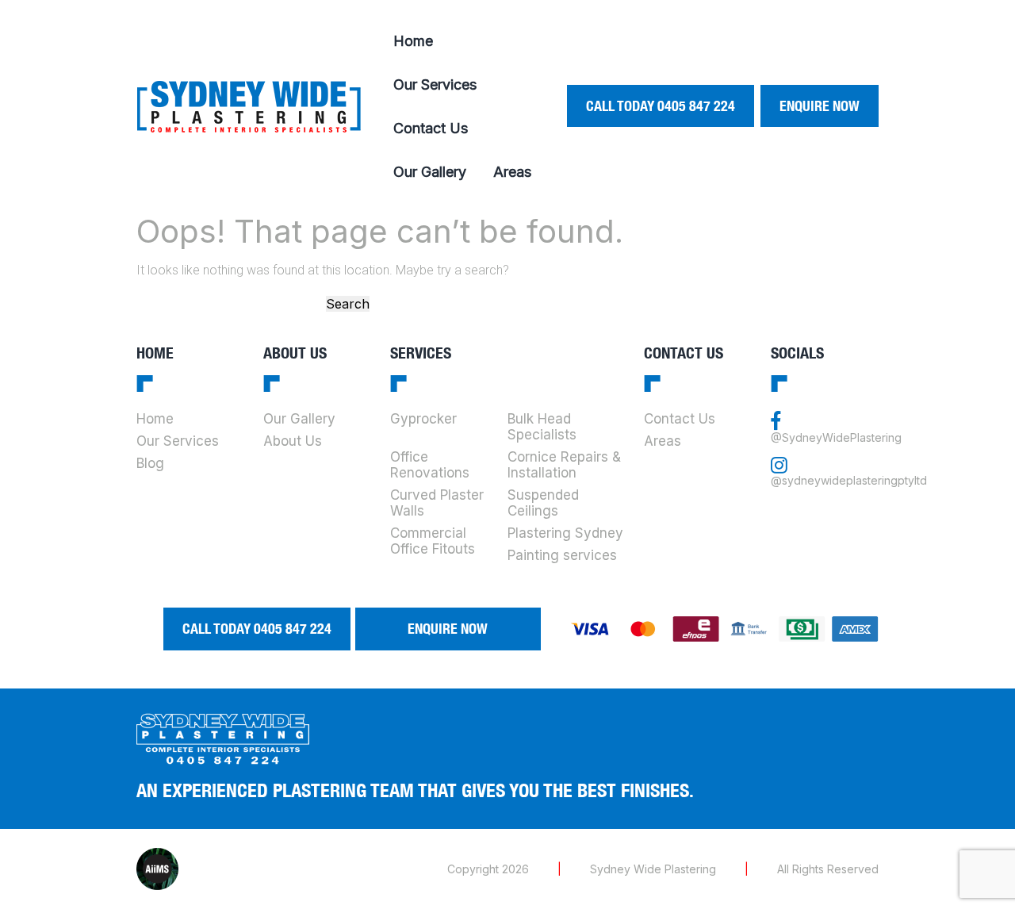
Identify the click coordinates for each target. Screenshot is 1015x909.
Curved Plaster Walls (437, 503)
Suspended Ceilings (543, 503)
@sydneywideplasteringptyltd (849, 480)
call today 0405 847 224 (660, 106)
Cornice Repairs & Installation (564, 465)
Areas (512, 171)
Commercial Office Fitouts (432, 541)
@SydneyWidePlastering (836, 437)
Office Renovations (429, 465)
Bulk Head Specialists (542, 427)
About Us (292, 441)
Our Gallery (429, 171)
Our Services (435, 84)
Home (413, 41)
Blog (150, 463)
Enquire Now (819, 106)
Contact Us (430, 128)
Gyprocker (423, 419)
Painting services (562, 555)
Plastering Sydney (565, 533)
